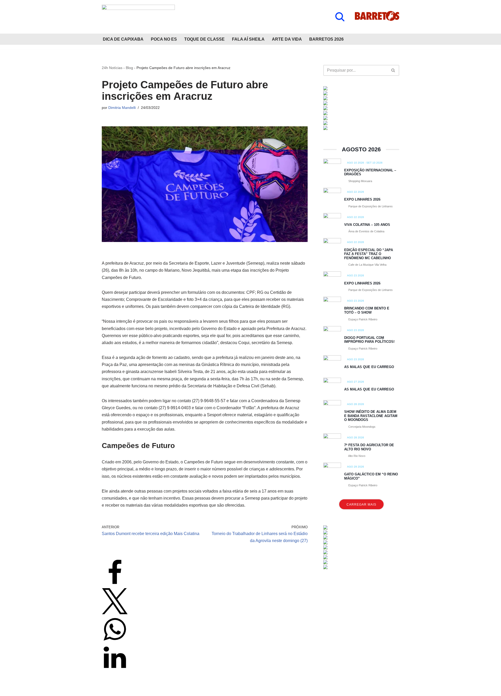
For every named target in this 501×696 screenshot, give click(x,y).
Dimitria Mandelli (122, 107)
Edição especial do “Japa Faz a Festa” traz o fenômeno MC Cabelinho (368, 254)
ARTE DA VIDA (287, 39)
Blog (129, 68)
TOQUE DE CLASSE (204, 39)
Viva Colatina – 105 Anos (367, 225)
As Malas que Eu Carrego (369, 367)
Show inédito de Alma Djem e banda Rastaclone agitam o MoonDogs (370, 416)
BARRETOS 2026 (326, 39)
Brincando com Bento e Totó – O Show (366, 310)
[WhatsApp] (115, 641)
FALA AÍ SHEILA (248, 39)
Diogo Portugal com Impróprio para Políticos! (369, 340)
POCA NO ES (164, 39)
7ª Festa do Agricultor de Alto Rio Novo (369, 447)
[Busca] (339, 16)
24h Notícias (112, 68)
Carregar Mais (361, 504)
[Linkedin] (115, 669)
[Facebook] (115, 584)
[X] (115, 613)
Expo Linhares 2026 (362, 199)
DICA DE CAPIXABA (123, 39)
